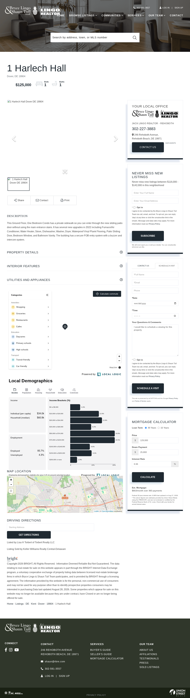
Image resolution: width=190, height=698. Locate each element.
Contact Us (148, 147)
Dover (41, 604)
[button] (134, 37)
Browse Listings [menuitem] (82, 15)
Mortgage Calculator (107, 658)
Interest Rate (138, 459)
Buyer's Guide (100, 650)
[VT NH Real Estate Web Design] (177, 692)
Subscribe (148, 236)
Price (134, 435)
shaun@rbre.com (55, 661)
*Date (134, 298)
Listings (19, 604)
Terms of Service (140, 401)
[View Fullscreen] (11, 491)
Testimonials (149, 658)
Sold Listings (149, 667)
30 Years (152, 428)
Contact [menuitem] (176, 15)
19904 (50, 604)
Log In (166, 8)
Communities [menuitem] (111, 15)
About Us (146, 650)
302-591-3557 (143, 8)
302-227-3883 (143, 129)
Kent (33, 604)
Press (144, 663)
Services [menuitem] (135, 15)
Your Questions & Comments (146, 322)
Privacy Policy (154, 224)
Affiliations (148, 654)
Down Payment (139, 447)
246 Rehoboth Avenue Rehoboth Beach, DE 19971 (60, 652)
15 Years (165, 428)
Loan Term (137, 428)
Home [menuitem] (61, 15)
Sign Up (179, 8)
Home (10, 604)
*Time (135, 310)
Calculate (147, 477)
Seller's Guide (101, 654)
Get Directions (29, 535)
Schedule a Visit (167, 266)
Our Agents (170, 143)
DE (27, 604)
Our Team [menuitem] (156, 15)
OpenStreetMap (107, 511)
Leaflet (96, 511)
